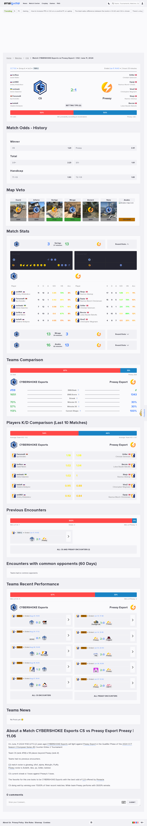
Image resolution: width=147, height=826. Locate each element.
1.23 (84, 779)
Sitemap (38, 822)
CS (9, 764)
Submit (132, 802)
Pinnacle (100, 779)
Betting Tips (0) (73, 105)
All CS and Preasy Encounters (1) (73, 549)
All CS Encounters (41, 695)
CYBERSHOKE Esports (57, 744)
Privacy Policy (18, 822)
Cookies (46, 822)
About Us (7, 822)
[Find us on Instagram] (91, 822)
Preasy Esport (89, 744)
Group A (22, 68)
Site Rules (29, 822)
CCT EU (13, 68)
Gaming (14, 11)
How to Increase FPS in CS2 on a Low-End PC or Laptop (40, 11)
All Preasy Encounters (105, 696)
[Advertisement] (73, 33)
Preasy (11, 768)
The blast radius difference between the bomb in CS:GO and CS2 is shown (91, 11)
